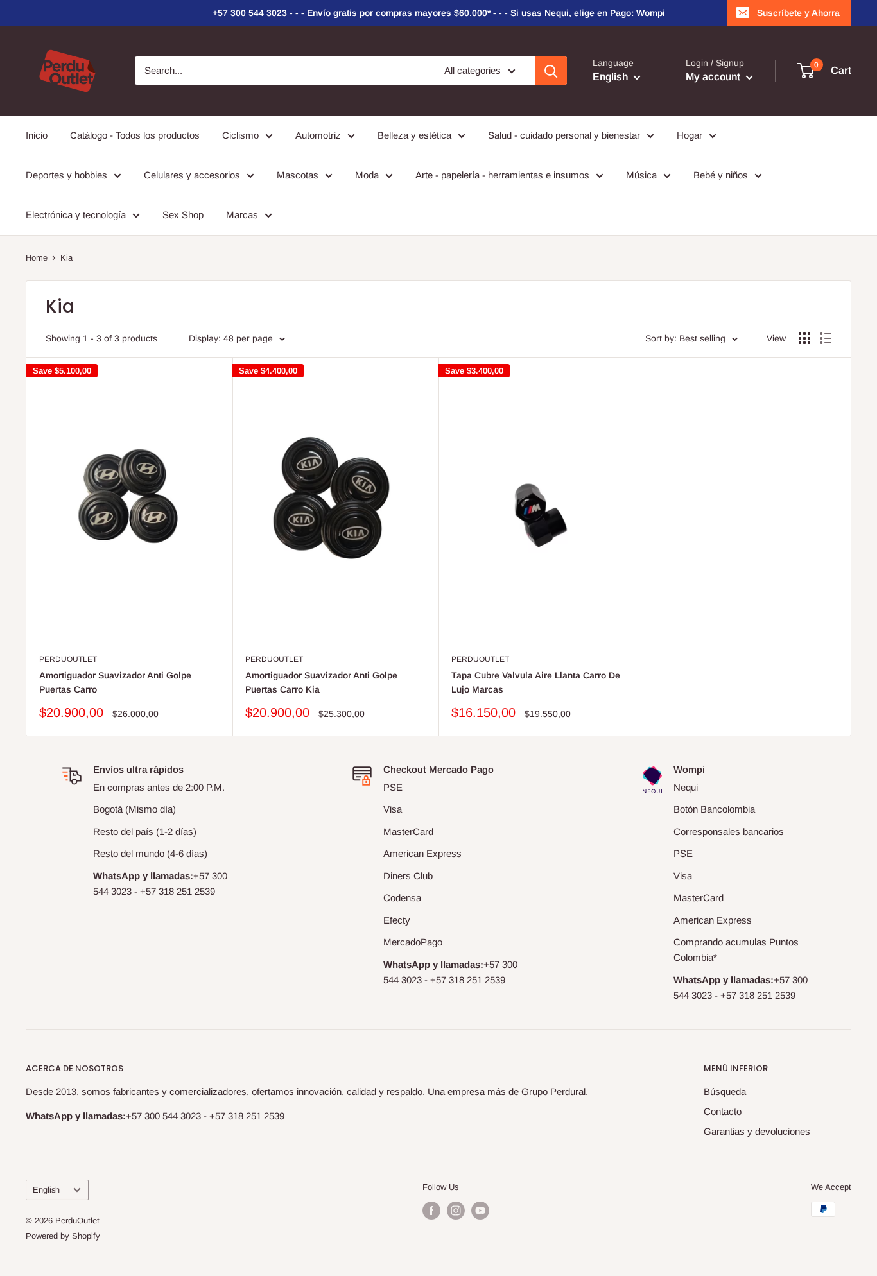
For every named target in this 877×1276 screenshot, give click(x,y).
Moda (367, 174)
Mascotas (297, 174)
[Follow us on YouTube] (480, 1211)
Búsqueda (725, 1091)
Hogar (689, 135)
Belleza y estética (414, 135)
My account (714, 77)
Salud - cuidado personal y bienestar (564, 135)
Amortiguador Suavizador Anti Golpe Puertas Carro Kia (321, 682)
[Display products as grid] (804, 338)
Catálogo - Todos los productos (135, 135)
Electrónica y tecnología (76, 214)
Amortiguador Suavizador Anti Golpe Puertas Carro (115, 682)
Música (641, 174)
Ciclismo (240, 135)
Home (37, 258)
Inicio (37, 135)
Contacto (723, 1111)
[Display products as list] (825, 338)
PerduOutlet (68, 659)
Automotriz (318, 135)
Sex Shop (183, 214)
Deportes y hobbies (66, 174)
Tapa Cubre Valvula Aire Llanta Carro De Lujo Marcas (535, 682)
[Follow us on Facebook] (431, 1211)
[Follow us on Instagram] (456, 1211)
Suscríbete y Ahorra (798, 13)
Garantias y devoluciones (757, 1131)
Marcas (242, 214)
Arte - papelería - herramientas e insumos (502, 174)
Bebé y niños (720, 174)
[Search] (551, 70)
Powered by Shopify (63, 1236)
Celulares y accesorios (192, 174)
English (46, 1189)
